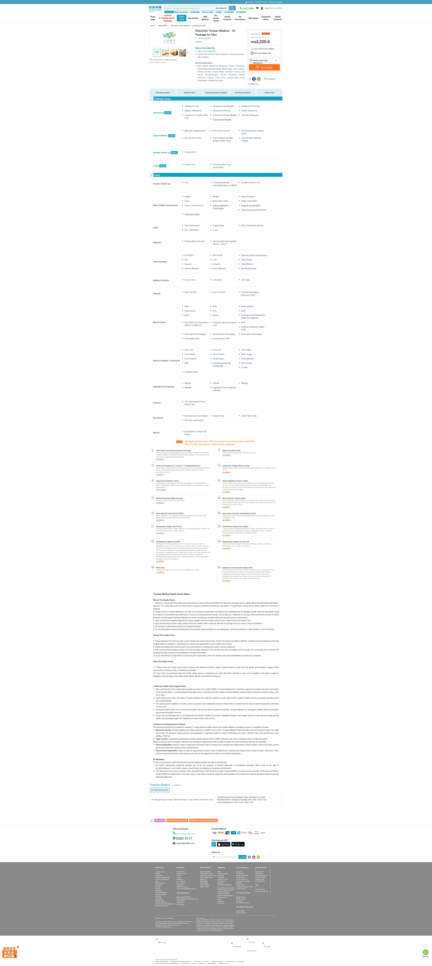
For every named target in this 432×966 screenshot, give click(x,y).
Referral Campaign (275, 2)
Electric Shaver (240, 899)
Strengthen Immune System (226, 888)
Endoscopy (158, 890)
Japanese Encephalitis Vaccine (186, 889)
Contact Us (197, 961)
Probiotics (221, 875)
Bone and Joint (222, 897)
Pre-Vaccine (159, 875)
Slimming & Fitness (223, 893)
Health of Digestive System (226, 890)
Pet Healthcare (240, 877)
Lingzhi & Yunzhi (223, 879)
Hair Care (221, 901)
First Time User (260, 889)
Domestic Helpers (160, 894)
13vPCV (179, 877)
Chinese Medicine (160, 902)
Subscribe (243, 857)
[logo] (155, 12)
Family (194, 963)
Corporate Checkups (161, 906)
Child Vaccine (181, 872)
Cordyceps (221, 877)
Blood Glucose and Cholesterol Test (187, 899)
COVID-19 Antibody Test (162, 877)
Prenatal (157, 887)
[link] (161, 942)
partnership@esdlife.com (165, 927)
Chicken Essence (223, 873)
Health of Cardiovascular (225, 895)
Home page (152, 18)
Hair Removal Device (242, 903)
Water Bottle (204, 881)
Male (156, 881)
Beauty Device (240, 897)
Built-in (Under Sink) (206, 877)
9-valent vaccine (182, 873)
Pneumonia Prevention (243, 881)
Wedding (176, 963)
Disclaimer (241, 961)
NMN (219, 872)
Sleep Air (239, 883)
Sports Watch (240, 911)
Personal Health (261, 877)
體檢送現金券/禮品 (181, 12)
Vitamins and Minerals (224, 885)
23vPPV (179, 875)
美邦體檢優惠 (195, 12)
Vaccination (259, 873)
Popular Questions (261, 891)
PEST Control (240, 885)
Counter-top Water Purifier (208, 875)
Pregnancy (221, 903)
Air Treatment (240, 873)
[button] (187, 53)
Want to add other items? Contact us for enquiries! (210, 444)
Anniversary (185, 963)
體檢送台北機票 (207, 12)
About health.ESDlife (161, 961)
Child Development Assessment (165, 904)
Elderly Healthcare (242, 879)
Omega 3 (220, 883)
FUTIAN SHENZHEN (159, 790)
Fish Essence (222, 881)
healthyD (201, 963)
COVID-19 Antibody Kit (162, 879)
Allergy (157, 889)
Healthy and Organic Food (244, 887)
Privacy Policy (230, 961)
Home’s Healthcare (262, 875)
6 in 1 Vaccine (181, 883)
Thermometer (181, 901)
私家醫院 (219, 12)
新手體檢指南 (241, 12)
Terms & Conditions (217, 961)
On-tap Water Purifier (206, 873)
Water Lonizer (204, 887)
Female (157, 873)
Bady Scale (180, 903)
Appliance (239, 872)
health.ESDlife (211, 963)
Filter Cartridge (204, 885)
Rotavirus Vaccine (182, 887)
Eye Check (158, 898)
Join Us (206, 961)
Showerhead (204, 883)
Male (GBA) (159, 820)
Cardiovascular (160, 883)
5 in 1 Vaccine (181, 881)
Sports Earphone (241, 913)
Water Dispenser (205, 872)
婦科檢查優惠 (229, 12)
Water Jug (203, 879)
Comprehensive (160, 872)
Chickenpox (180, 885)
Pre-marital (158, 885)
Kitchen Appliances (242, 875)
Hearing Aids (180, 904)
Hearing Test (159, 900)
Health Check (260, 872)
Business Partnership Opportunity (181, 961)
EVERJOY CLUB (261, 2)
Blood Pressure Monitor (184, 897)
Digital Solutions (224, 963)
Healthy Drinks (240, 889)
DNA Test (158, 896)
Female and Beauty (224, 892)
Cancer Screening (160, 892)
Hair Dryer (239, 901)
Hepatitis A (180, 879)
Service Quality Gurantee (177, 820)
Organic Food (260, 879)
